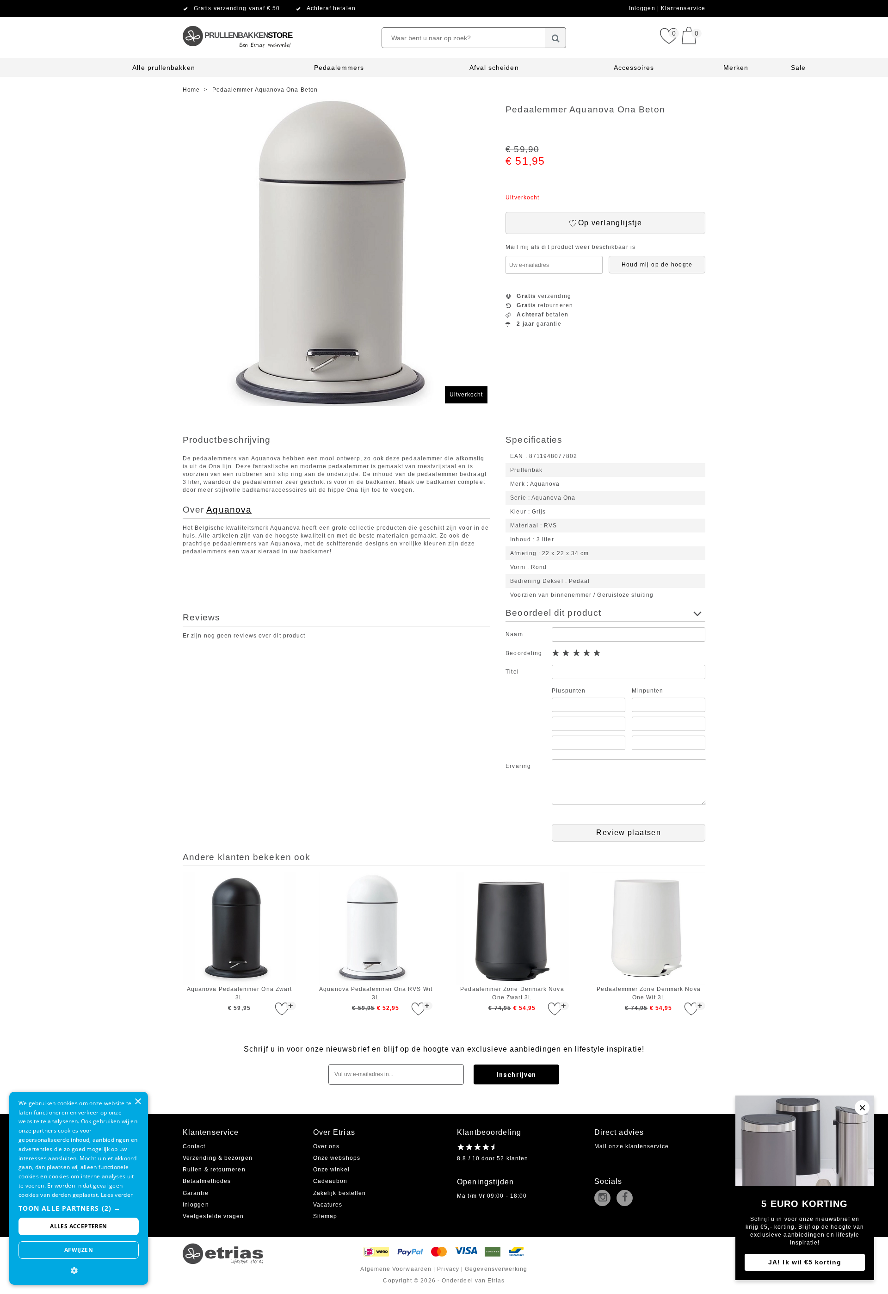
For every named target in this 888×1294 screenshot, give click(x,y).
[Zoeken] (555, 37)
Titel (512, 672)
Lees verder (117, 1195)
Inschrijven (516, 1074)
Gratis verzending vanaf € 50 (237, 8)
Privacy (448, 1269)
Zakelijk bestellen (339, 1193)
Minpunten (647, 690)
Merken (735, 67)
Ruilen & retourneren (214, 1169)
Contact (194, 1146)
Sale (798, 67)
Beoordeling (524, 653)
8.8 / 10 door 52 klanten (492, 1158)
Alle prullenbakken (163, 67)
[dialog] (78, 1188)
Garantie (196, 1193)
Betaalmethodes (207, 1181)
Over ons (326, 1146)
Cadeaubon (330, 1181)
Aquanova (229, 509)
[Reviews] (475, 1147)
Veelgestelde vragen (213, 1216)
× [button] (137, 1101)
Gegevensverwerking (496, 1269)
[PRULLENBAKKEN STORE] (237, 21)
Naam (514, 634)
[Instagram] (604, 1198)
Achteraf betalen (331, 8)
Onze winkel (331, 1169)
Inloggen (643, 8)
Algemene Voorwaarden (396, 1269)
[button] (78, 1208)
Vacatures (328, 1204)
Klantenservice (683, 8)
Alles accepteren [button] (78, 1226)
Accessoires (634, 67)
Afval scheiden (494, 67)
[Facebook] (627, 1198)
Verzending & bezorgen (218, 1158)
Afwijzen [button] (78, 1250)
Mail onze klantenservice (631, 1146)
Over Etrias (334, 1132)
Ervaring (518, 766)
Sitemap (325, 1216)
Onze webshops (336, 1158)
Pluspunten (569, 690)
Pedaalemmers (339, 67)
